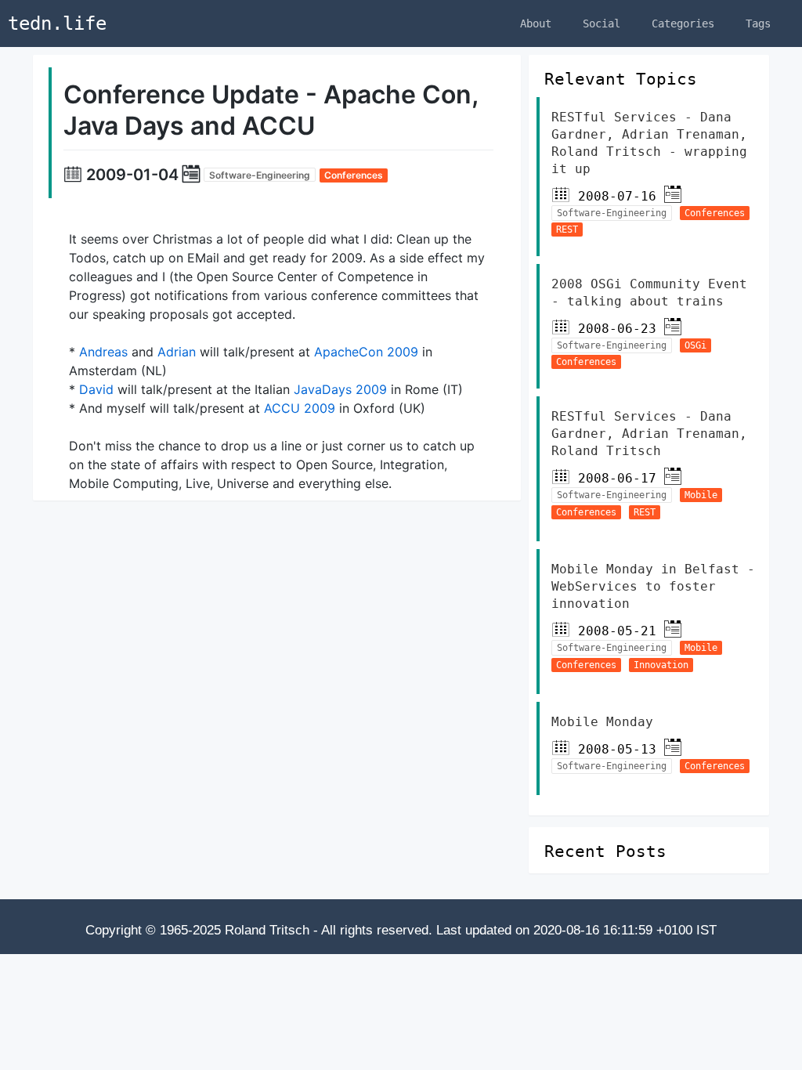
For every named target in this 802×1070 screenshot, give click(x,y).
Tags (758, 23)
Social (601, 23)
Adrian (176, 352)
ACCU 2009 (299, 408)
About (535, 23)
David (96, 389)
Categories (683, 23)
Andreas (103, 352)
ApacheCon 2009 (366, 352)
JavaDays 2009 (340, 389)
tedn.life (57, 23)
